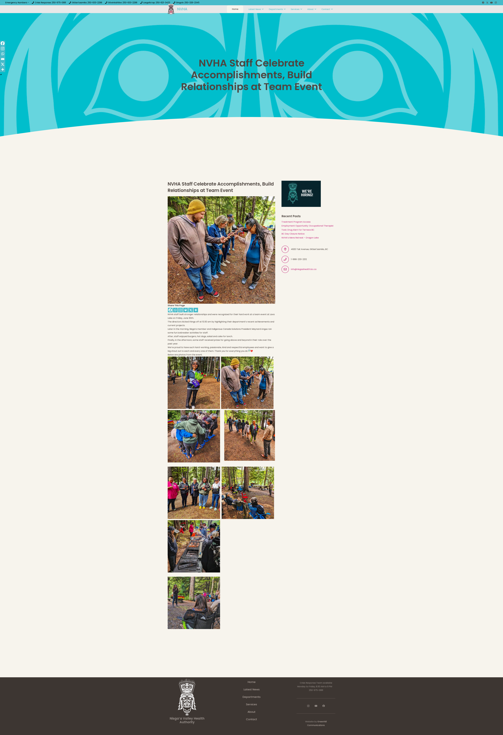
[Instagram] (496, 3)
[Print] (185, 310)
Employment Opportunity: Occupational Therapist (307, 225)
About (251, 712)
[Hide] (1, 75)
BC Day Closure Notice (293, 233)
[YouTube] (491, 3)
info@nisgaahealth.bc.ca (303, 269)
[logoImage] (171, 9)
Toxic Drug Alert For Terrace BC (297, 229)
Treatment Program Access (296, 221)
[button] (263, 9)
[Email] (2, 59)
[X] (487, 3)
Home (252, 682)
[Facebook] (483, 3)
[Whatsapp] (175, 310)
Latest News (252, 689)
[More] (195, 310)
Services (251, 704)
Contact (251, 719)
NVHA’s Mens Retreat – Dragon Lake (300, 237)
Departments (251, 697)
